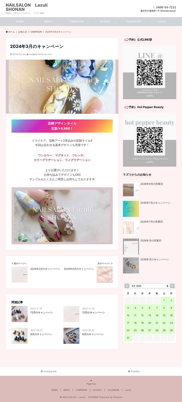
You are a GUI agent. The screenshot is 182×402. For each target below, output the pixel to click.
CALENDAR (134, 21)
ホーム (11, 31)
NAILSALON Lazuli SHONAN (29, 7)
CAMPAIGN (77, 21)
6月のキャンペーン (93, 334)
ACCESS (105, 21)
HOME (20, 21)
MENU (48, 21)
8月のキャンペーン (41, 334)
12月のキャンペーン (41, 312)
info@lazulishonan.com (40, 54)
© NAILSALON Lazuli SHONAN (79, 397)
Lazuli (162, 21)
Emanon (117, 397)
